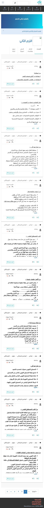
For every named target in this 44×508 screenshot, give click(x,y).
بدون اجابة (13, 50)
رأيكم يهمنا (38, 499)
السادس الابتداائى (22, 62)
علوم (13, 62)
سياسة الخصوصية (36, 504)
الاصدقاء (19, 9)
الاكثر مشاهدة (30, 50)
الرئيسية (36, 9)
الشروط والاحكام (36, 502)
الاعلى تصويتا (22, 50)
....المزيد (36, 124)
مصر (36, 62)
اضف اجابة (10, 84)
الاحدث (39, 50)
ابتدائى (30, 62)
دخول (12, 9)
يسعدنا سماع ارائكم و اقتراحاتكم (31, 31)
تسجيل (5, 9)
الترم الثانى (7, 62)
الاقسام (28, 9)
